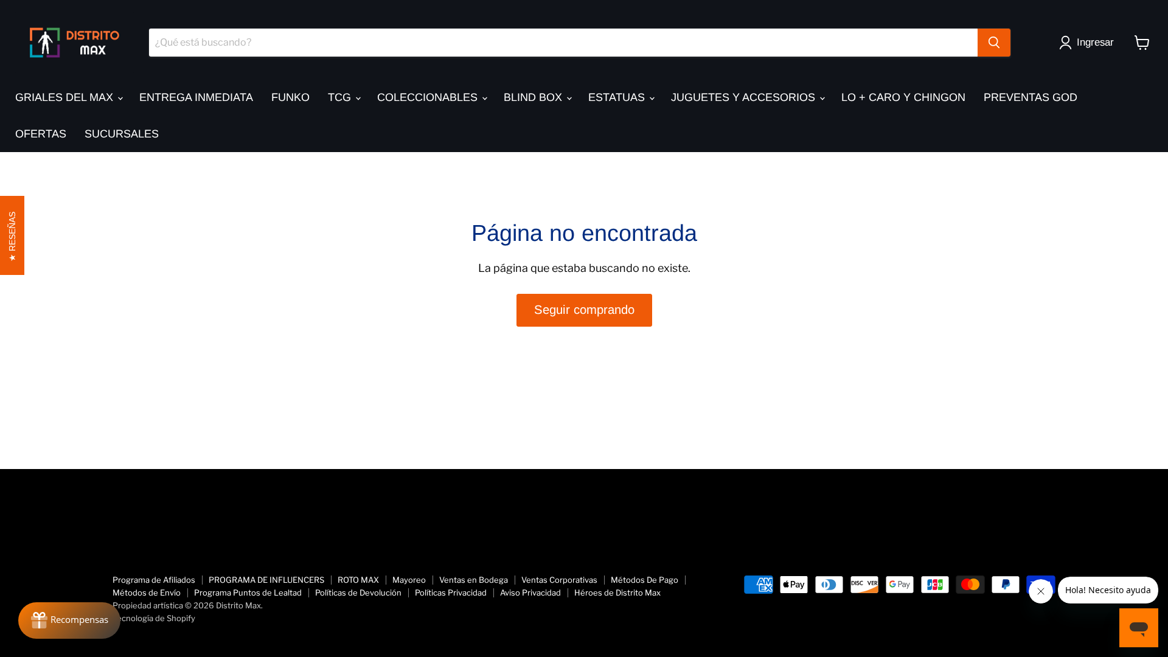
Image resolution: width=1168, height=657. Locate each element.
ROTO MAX (358, 580)
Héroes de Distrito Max (617, 592)
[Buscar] (994, 43)
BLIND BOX (534, 97)
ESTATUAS (618, 97)
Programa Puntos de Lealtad (248, 592)
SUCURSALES (122, 134)
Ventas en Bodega (473, 580)
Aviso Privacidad (530, 592)
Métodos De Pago (644, 580)
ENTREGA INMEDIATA (196, 97)
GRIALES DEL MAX (65, 97)
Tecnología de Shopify (154, 618)
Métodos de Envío (147, 592)
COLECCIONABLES (429, 97)
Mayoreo (409, 580)
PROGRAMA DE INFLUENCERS (266, 580)
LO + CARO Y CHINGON (903, 97)
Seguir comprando (584, 309)
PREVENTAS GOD (1030, 97)
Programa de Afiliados (154, 580)
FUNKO (290, 97)
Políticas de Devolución (358, 592)
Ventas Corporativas (559, 580)
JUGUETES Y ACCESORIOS (744, 97)
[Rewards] (69, 620)
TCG (341, 97)
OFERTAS (40, 134)
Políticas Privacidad (451, 592)
